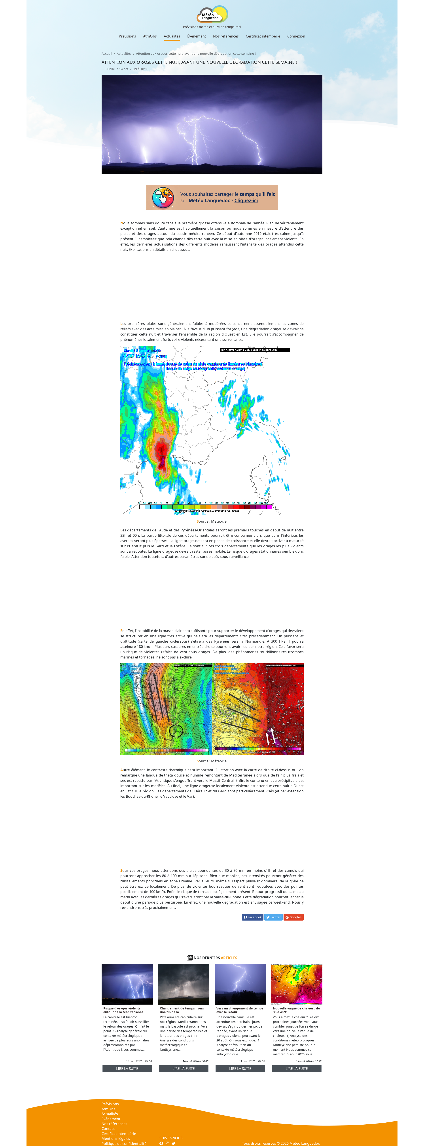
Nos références (226, 36)
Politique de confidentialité (124, 1143)
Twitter (275, 917)
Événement (196, 36)
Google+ (295, 917)
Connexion (296, 36)
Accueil (107, 53)
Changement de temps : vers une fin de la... (182, 1010)
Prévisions (127, 36)
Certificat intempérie (263, 36)
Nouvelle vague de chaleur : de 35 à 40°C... (296, 1010)
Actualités (172, 36)
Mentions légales (116, 1138)
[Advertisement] (212, 286)
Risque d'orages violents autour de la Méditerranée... (124, 1010)
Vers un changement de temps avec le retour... (239, 1010)
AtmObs (150, 36)
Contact (108, 1128)
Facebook (254, 917)
